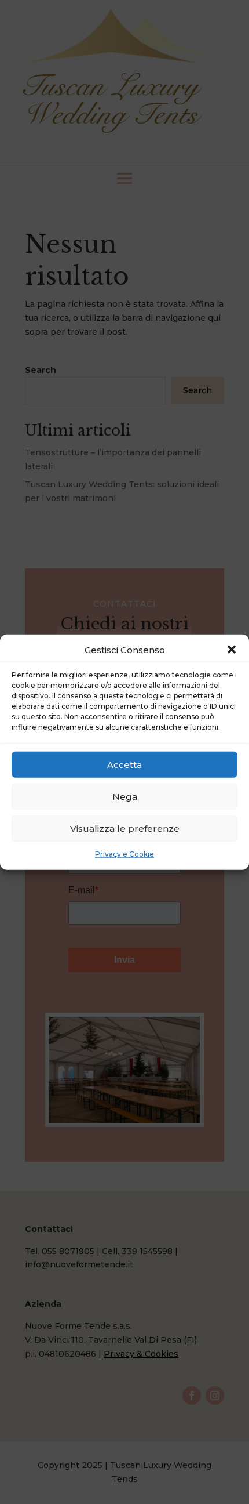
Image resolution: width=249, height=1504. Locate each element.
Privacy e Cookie (124, 854)
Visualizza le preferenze (125, 828)
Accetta (124, 764)
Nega (124, 796)
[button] (231, 649)
